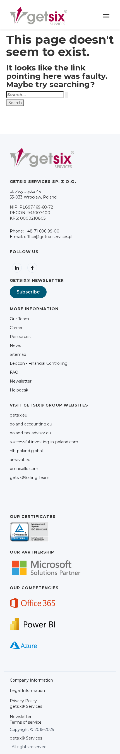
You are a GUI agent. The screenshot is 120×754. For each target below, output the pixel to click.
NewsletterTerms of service (26, 719)
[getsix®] (38, 15)
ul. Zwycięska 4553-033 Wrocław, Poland (33, 194)
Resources (20, 336)
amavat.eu (20, 459)
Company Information (31, 680)
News (15, 345)
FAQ (14, 372)
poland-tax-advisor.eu (30, 432)
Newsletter (21, 381)
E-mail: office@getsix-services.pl (41, 236)
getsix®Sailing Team (29, 477)
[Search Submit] (66, 95)
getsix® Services (26, 738)
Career (16, 327)
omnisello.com (24, 468)
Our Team (19, 318)
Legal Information (27, 690)
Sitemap (18, 354)
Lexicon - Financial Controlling (39, 363)
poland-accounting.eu (31, 424)
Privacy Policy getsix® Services (26, 703)
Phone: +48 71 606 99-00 (34, 231)
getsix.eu (18, 415)
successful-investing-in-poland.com (44, 441)
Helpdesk (19, 390)
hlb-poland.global (26, 450)
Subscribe (28, 292)
